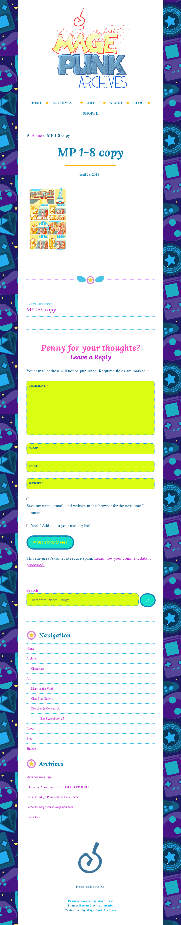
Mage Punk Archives (101, 910)
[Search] (147, 600)
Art (91, 102)
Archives (62, 102)
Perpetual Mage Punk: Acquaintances (49, 807)
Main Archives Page (39, 777)
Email (35, 466)
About (116, 102)
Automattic (105, 905)
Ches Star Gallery (42, 698)
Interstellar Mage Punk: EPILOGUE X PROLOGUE (59, 787)
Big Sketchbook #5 (52, 718)
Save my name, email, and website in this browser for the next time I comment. (84, 509)
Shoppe (90, 113)
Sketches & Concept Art (46, 708)
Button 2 (85, 905)
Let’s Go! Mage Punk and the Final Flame (52, 797)
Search (32, 590)
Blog (138, 102)
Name (35, 448)
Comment (38, 385)
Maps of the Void (42, 688)
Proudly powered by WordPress (90, 901)
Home (36, 102)
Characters (37, 668)
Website (36, 483)
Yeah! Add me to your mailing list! (59, 525)
